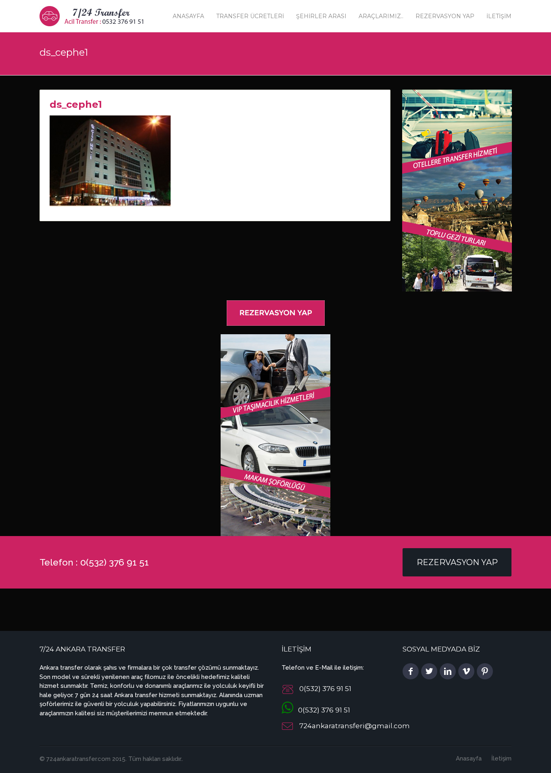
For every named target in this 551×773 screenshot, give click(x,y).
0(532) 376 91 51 (321, 710)
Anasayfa (188, 16)
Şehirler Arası (321, 16)
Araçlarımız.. (381, 16)
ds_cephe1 (76, 104)
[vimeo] (466, 671)
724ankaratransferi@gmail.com (354, 726)
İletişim (498, 16)
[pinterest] (485, 671)
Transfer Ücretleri (250, 16)
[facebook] (411, 671)
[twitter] (429, 671)
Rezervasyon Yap (444, 16)
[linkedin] (448, 671)
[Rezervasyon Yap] (276, 312)
